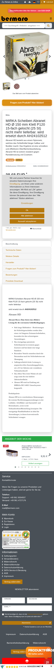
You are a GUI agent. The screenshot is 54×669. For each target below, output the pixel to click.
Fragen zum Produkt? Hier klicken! (27, 102)
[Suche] (48, 25)
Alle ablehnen (27, 216)
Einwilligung (15, 184)
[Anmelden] (25, 2)
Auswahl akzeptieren (27, 221)
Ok (27, 210)
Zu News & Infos (10, 2)
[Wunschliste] (38, 2)
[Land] (34, 2)
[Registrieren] (30, 2)
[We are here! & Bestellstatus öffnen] (47, 662)
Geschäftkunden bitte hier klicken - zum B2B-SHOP (30, 11)
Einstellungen (27, 203)
